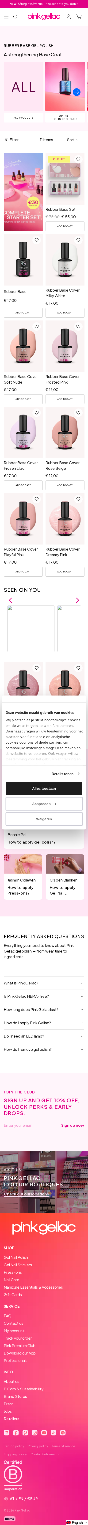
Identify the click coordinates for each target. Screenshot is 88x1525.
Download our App (20, 1353)
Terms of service (63, 1446)
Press (9, 1403)
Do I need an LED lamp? (24, 1036)
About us (11, 1381)
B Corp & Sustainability (23, 1388)
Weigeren (44, 819)
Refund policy (14, 1446)
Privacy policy (38, 1446)
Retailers (11, 1418)
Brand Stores (15, 1396)
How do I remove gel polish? (28, 1049)
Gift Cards (13, 1294)
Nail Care (11, 1279)
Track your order (18, 1338)
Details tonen (62, 774)
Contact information (46, 1454)
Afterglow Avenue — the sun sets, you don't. (44, 4)
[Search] (15, 17)
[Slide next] (76, 92)
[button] (73, 140)
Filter (14, 139)
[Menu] (6, 17)
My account (14, 1330)
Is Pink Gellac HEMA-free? (26, 996)
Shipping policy (15, 1454)
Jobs (8, 1411)
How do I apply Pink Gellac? (27, 1022)
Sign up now (72, 1125)
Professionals (15, 1360)
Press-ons (13, 1272)
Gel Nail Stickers (18, 1264)
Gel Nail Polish (16, 1257)
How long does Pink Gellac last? (31, 1009)
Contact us (13, 1323)
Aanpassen (41, 804)
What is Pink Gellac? (21, 982)
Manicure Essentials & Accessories (33, 1287)
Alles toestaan (44, 788)
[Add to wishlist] (78, 159)
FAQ (7, 1315)
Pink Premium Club (19, 1345)
